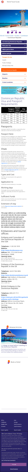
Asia (15, 420)
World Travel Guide (6, 36)
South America (17, 426)
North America (17, 424)
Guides (17, 36)
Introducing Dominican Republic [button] (12, 41)
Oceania (3, 426)
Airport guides (4, 430)
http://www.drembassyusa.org (11, 250)
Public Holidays (6, 63)
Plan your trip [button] (6, 45)
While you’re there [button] (8, 49)
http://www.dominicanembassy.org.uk (14, 275)
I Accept (14, 464)
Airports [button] (4, 74)
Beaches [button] (4, 78)
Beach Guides (17, 430)
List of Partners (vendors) (8, 460)
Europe (16, 422)
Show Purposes (14, 469)
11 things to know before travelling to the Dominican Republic (14, 346)
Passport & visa (7, 57)
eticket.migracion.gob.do (11, 169)
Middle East (4, 424)
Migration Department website (13, 206)
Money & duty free (7, 65)
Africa (2, 420)
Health (4, 60)
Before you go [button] (6, 53)
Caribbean (24, 36)
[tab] (14, 41)
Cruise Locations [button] (7, 82)
